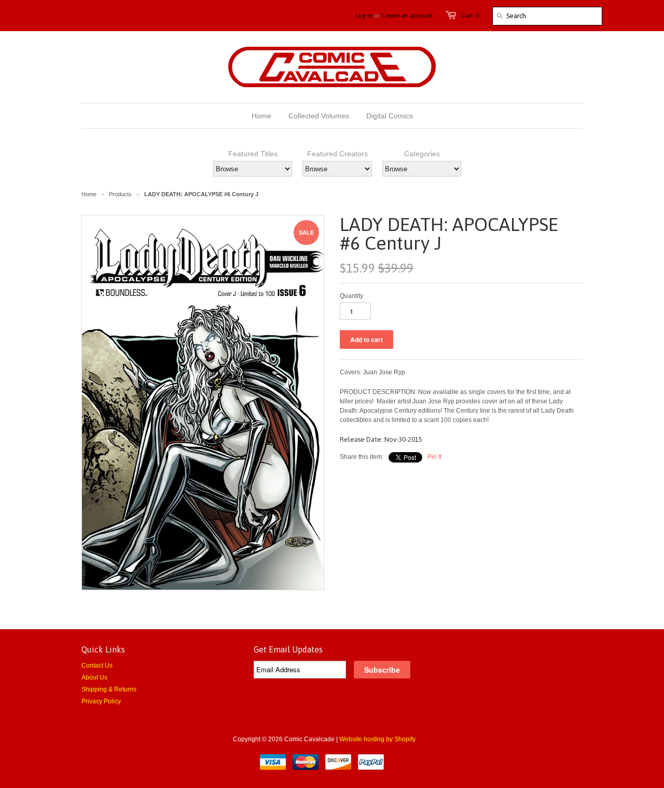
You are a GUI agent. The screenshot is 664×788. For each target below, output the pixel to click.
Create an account (407, 15)
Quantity (351, 296)
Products (120, 194)
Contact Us (97, 665)
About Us (94, 677)
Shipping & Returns (108, 689)
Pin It (434, 456)
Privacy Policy (101, 701)
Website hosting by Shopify (377, 739)
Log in (363, 15)
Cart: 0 (470, 15)
